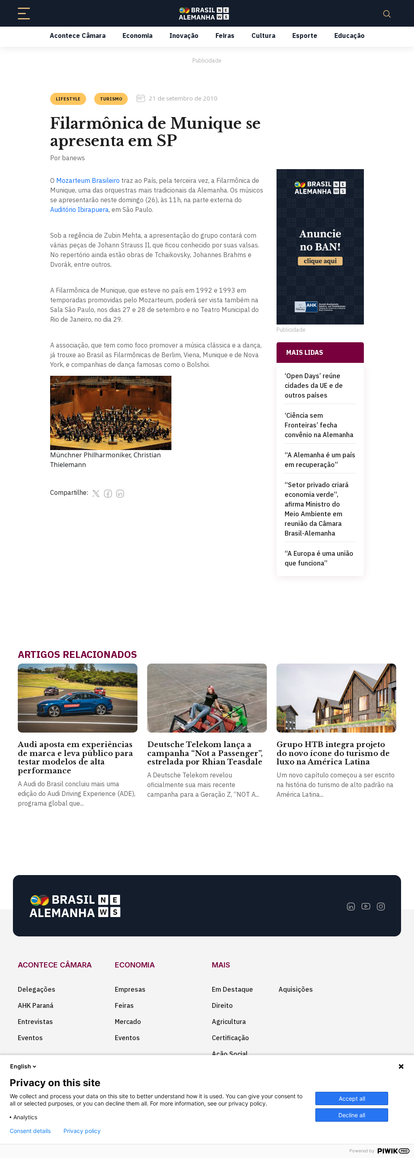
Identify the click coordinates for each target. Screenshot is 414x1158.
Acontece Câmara (78, 35)
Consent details (30, 1131)
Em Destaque (232, 989)
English (20, 1066)
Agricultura (229, 1022)
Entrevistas (35, 1022)
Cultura (263, 35)
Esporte (304, 35)
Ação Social (230, 1054)
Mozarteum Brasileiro (88, 180)
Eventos (30, 1038)
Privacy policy (82, 1131)
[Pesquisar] (387, 13)
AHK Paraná (35, 1005)
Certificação (230, 1038)
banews (73, 158)
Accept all (352, 1098)
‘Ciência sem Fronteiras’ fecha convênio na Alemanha (319, 425)
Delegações (36, 989)
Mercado (128, 1022)
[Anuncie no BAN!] (320, 246)
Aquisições (296, 989)
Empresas (130, 989)
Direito (222, 1005)
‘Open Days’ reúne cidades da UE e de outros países (314, 385)
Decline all (351, 1115)
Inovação (184, 35)
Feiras (224, 35)
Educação (349, 35)
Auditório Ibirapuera (79, 209)
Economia (137, 35)
